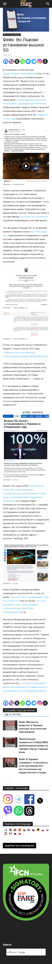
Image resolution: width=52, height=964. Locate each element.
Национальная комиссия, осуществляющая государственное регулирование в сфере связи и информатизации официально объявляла (25, 493)
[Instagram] (39, 61)
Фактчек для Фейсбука (12, 35)
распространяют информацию (19, 73)
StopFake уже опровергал (34, 216)
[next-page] (9, 779)
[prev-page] (4, 779)
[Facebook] (5, 61)
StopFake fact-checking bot (19, 845)
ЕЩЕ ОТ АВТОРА (13, 714)
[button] (4, 4)
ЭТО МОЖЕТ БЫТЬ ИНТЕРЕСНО (20, 710)
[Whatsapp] (22, 61)
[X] (16, 61)
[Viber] (11, 61)
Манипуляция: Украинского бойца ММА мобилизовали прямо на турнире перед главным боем (33, 746)
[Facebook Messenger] (28, 61)
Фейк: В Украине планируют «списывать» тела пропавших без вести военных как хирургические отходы (33, 766)
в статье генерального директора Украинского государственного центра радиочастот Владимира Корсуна (25, 687)
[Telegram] (33, 61)
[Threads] (45, 61)
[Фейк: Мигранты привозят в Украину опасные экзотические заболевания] (10, 725)
